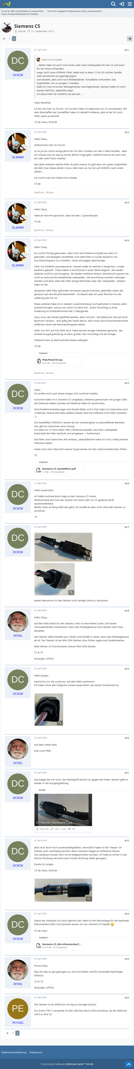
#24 (127, 240)
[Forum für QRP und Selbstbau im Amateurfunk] (6, 4)
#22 (127, 132)
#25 (127, 383)
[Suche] (113, 4)
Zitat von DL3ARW (51, 59)
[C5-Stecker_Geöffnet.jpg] (63, 890)
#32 (127, 840)
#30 (127, 737)
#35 (127, 997)
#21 (127, 49)
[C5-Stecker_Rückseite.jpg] (54, 579)
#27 (127, 527)
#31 (127, 772)
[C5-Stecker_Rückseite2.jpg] (49, 709)
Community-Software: (67, 1064)
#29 (127, 668)
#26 (127, 483)
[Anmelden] (121, 4)
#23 (127, 202)
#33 (127, 913)
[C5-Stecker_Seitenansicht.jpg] (63, 547)
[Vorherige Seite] (4, 38)
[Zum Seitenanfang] (128, 1064)
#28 (127, 610)
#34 (127, 958)
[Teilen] (130, 38)
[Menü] (129, 4)
